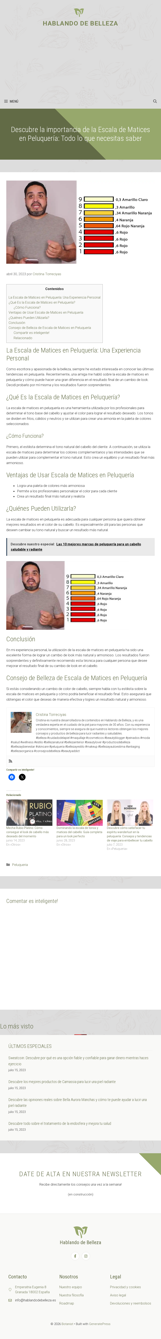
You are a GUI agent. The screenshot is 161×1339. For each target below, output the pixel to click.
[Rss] (10, 761)
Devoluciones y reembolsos (130, 1303)
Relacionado (23, 338)
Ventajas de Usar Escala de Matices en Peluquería (46, 312)
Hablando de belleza (80, 23)
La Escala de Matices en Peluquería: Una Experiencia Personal (54, 297)
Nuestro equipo (70, 1287)
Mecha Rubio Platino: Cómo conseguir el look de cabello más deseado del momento (27, 832)
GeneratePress (99, 1324)
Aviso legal (118, 1295)
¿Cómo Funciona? (27, 307)
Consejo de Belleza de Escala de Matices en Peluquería (50, 328)
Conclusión (17, 323)
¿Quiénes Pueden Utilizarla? (29, 318)
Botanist (67, 1324)
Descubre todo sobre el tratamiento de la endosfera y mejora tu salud (59, 1123)
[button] (155, 101)
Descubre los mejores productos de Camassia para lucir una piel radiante (62, 1081)
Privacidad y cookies (125, 1287)
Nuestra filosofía (71, 1295)
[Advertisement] (80, 62)
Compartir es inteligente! (31, 333)
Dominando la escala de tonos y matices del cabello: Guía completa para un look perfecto (79, 832)
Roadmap (66, 1303)
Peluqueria (20, 865)
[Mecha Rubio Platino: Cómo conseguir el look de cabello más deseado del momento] (29, 812)
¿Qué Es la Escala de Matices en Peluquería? (42, 302)
